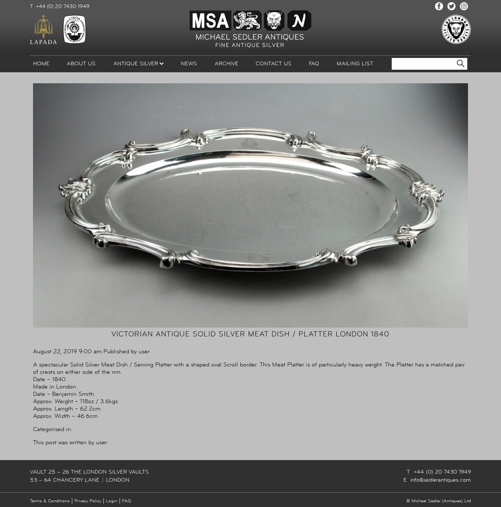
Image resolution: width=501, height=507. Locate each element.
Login (111, 501)
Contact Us (274, 63)
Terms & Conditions (50, 501)
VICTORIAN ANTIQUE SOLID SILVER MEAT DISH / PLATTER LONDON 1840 (250, 334)
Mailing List (355, 63)
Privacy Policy (87, 501)
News (189, 63)
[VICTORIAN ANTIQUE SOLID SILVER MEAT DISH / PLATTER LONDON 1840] (250, 325)
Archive (226, 63)
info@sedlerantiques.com (440, 480)
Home (41, 63)
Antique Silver (135, 63)
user (144, 351)
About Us (81, 63)
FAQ (314, 63)
